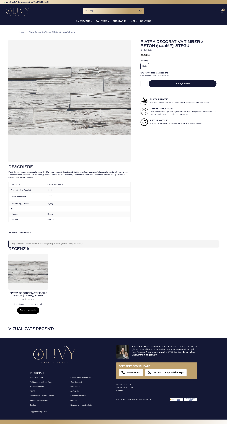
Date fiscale (75, 387)
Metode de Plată (36, 377)
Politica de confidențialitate (41, 382)
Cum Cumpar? (76, 382)
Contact (145, 21)
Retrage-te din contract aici (81, 405)
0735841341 (43, 2)
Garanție (73, 400)
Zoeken (140, 11)
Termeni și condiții (37, 387)
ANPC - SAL (75, 391)
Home (21, 32)
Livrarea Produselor (78, 396)
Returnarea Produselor (39, 400)
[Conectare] (216, 11)
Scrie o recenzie (28, 310)
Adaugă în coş (182, 84)
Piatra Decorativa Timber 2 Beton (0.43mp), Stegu (52, 32)
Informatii (37, 373)
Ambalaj (144, 61)
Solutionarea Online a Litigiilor (42, 396)
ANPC (32, 391)
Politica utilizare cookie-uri (80, 377)
